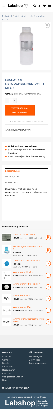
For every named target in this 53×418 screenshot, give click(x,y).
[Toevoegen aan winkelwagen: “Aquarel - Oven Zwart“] (48, 237)
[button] (3, 5)
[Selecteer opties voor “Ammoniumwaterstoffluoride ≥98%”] (48, 321)
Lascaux (6, 19)
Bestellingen (35, 356)
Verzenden (7, 366)
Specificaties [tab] (12, 177)
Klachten (6, 373)
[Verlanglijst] (44, 6)
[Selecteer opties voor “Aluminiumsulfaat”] (48, 310)
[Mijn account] (39, 6)
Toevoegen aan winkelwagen (19, 110)
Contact (6, 359)
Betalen (6, 363)
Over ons (6, 356)
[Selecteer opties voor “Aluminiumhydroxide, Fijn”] (48, 286)
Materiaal (7, 16)
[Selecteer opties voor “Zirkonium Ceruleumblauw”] (48, 263)
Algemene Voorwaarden (19, 397)
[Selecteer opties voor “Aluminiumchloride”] (48, 275)
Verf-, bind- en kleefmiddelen (29, 16)
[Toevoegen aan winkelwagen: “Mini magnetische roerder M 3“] (48, 250)
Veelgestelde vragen (12, 376)
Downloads (34, 359)
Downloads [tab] (11, 182)
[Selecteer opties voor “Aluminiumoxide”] (48, 298)
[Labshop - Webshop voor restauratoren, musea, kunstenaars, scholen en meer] (18, 6)
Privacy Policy (39, 397)
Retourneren (8, 370)
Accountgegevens (38, 363)
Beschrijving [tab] (12, 171)
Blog (4, 380)
